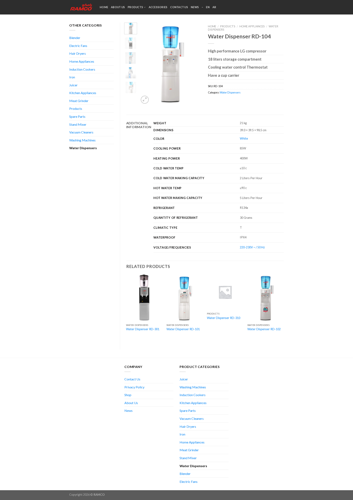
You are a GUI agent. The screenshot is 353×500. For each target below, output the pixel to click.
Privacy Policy (134, 387)
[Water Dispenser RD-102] (265, 298)
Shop (127, 395)
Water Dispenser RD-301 (142, 329)
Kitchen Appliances (82, 93)
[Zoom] (145, 100)
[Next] (195, 64)
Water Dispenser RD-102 (264, 329)
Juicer (73, 85)
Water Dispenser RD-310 (223, 318)
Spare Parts (77, 116)
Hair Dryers (77, 53)
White (244, 138)
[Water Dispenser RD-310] (225, 292)
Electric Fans (78, 46)
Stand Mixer (77, 124)
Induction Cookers (82, 69)
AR (214, 7)
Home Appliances (81, 61)
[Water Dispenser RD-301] (144, 298)
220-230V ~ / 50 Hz (252, 247)
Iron (72, 77)
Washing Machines (82, 140)
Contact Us (179, 7)
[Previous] (146, 64)
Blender (74, 38)
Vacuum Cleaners (81, 132)
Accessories (158, 7)
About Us (118, 7)
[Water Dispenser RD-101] (184, 298)
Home (104, 7)
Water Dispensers (83, 148)
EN (208, 7)
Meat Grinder (78, 101)
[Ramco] (81, 7)
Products (135, 7)
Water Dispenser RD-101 (183, 329)
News (195, 7)
